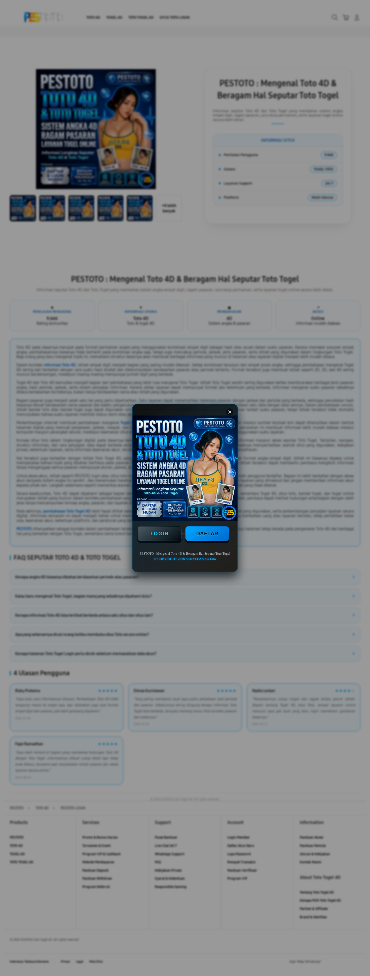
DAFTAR (207, 533)
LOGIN (160, 533)
